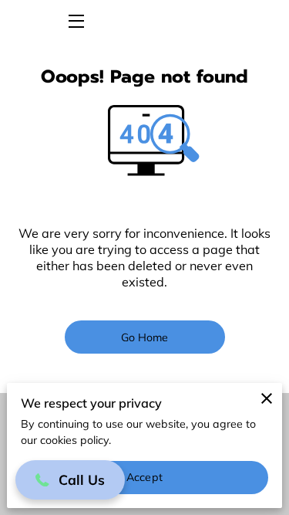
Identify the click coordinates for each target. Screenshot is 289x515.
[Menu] (75, 21)
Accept (144, 477)
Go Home (145, 337)
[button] (70, 480)
